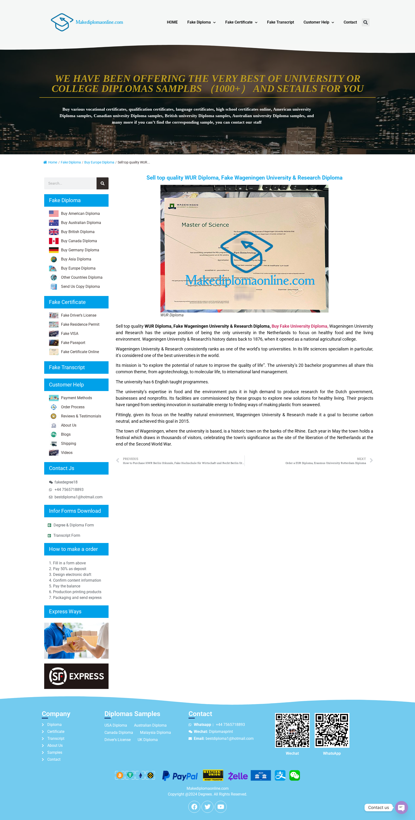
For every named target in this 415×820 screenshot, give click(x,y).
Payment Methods (76, 398)
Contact (350, 22)
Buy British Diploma (78, 231)
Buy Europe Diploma (99, 162)
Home (52, 162)
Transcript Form (66, 535)
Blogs (66, 434)
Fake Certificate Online (80, 352)
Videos (67, 452)
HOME (172, 22)
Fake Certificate (239, 22)
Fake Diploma (199, 22)
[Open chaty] (401, 807)
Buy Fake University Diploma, (300, 326)
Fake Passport (73, 342)
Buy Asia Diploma (76, 259)
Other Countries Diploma (82, 277)
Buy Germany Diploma (80, 250)
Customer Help (316, 22)
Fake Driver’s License (78, 315)
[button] (366, 22)
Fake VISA (69, 333)
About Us (68, 425)
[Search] (103, 183)
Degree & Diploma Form (74, 525)
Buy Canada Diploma (79, 241)
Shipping (68, 443)
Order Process (73, 407)
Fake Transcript (280, 22)
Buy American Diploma (80, 213)
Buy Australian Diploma (81, 222)
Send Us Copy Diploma (80, 286)
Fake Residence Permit (80, 324)
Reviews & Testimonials (81, 416)
